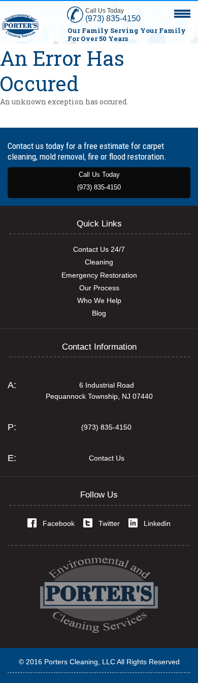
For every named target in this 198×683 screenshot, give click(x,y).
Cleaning (99, 262)
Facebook (59, 523)
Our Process (99, 288)
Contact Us (106, 458)
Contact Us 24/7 (99, 249)
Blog (99, 313)
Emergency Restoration (99, 275)
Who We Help (99, 300)
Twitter (109, 523)
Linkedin (157, 523)
